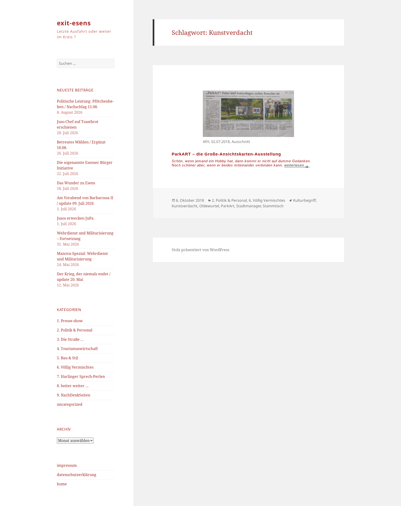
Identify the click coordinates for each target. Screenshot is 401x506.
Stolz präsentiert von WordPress (200, 249)
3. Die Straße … (70, 339)
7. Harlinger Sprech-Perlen (81, 376)
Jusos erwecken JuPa (75, 218)
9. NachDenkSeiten (73, 395)
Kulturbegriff (304, 200)
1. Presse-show (70, 320)
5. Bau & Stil (67, 357)
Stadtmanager (248, 205)
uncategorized (69, 404)
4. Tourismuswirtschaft (77, 348)
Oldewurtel (209, 205)
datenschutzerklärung (76, 474)
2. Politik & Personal (74, 330)
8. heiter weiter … (73, 385)
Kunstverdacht (184, 205)
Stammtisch (273, 205)
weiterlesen (297, 165)
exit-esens (74, 23)
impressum (67, 465)
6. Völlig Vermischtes (75, 367)
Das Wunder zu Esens (76, 182)
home (62, 484)
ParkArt (227, 205)
